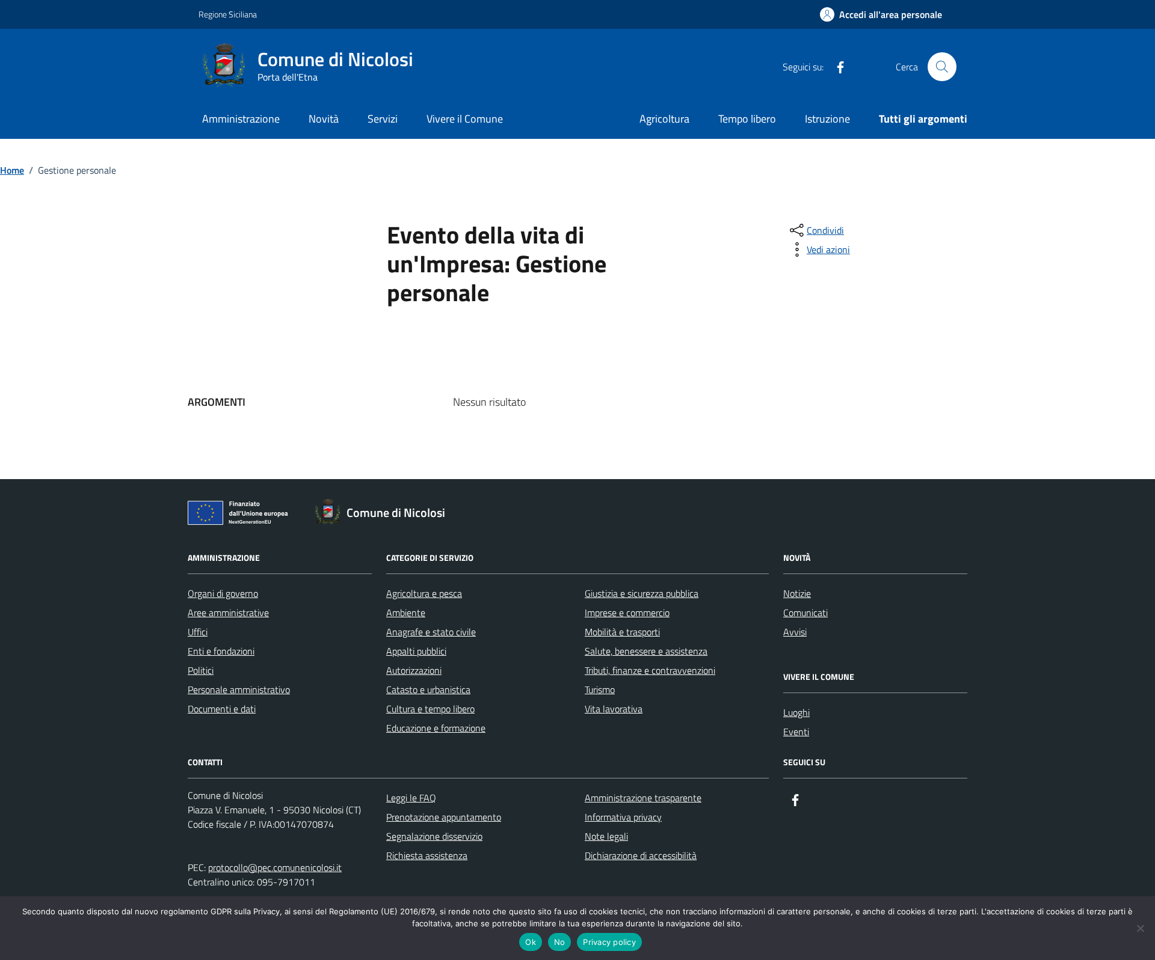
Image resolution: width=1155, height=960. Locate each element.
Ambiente (405, 612)
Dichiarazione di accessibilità (641, 855)
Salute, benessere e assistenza (646, 651)
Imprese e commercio (627, 612)
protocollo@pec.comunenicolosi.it (275, 867)
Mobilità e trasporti (622, 632)
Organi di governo (223, 593)
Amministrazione (241, 119)
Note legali (606, 836)
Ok (530, 942)
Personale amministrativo (239, 689)
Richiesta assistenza (426, 855)
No (559, 942)
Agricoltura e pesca (424, 593)
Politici (201, 670)
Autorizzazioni (414, 670)
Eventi (796, 731)
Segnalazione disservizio (434, 836)
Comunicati (805, 612)
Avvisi (795, 632)
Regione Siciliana (228, 14)
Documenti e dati (222, 709)
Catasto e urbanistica (428, 689)
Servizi (383, 119)
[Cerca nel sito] (942, 66)
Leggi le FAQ (411, 797)
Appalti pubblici (416, 651)
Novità (324, 119)
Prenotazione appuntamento (443, 817)
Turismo (600, 689)
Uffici (198, 632)
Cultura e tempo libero (430, 709)
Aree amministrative (228, 612)
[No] (1140, 928)
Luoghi (796, 712)
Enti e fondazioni (221, 651)
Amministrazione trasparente (643, 797)
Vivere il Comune (465, 119)
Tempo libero (747, 119)
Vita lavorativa (613, 709)
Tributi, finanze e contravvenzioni (650, 670)
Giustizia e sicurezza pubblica (641, 593)
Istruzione (827, 119)
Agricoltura (664, 119)
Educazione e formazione (435, 728)
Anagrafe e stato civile (431, 632)
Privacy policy (609, 942)
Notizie (797, 593)
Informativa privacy (623, 817)
